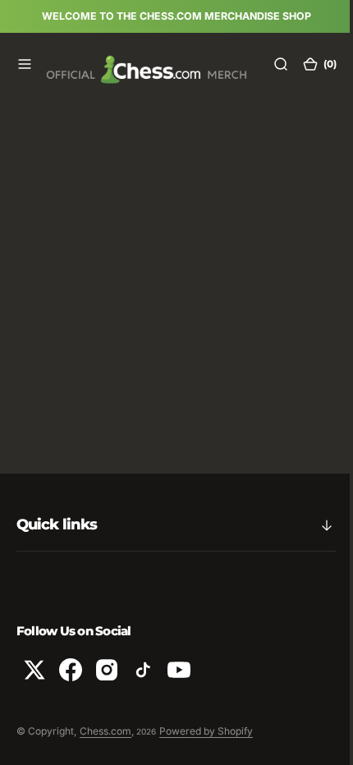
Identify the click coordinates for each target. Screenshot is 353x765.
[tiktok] (143, 670)
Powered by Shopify (206, 731)
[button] (24, 64)
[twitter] (34, 670)
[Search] (268, 64)
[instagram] (107, 670)
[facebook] (71, 670)
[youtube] (179, 670)
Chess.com (105, 731)
